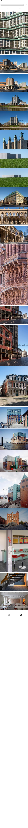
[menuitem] (8, 9)
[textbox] (12, 5)
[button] (1, 0)
